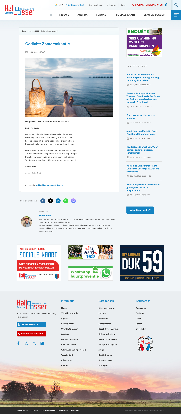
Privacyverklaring (49, 410)
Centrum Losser (68, 344)
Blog (44, 185)
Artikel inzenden (30, 324)
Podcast (102, 14)
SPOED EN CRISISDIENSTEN (149, 5)
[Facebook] (18, 343)
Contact (124, 5)
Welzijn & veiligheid (108, 344)
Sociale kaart (125, 14)
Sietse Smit (45, 215)
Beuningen (141, 308)
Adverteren (111, 5)
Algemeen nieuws (107, 308)
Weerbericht (67, 355)
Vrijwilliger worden (70, 313)
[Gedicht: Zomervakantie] (69, 87)
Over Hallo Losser (96, 5)
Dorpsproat (51, 185)
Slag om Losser (154, 14)
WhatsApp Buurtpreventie (73, 350)
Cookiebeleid (63, 410)
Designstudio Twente (157, 410)
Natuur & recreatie (108, 339)
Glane (138, 318)
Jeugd (101, 350)
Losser (139, 324)
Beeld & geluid (105, 355)
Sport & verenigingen (108, 329)
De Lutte (140, 313)
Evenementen (105, 324)
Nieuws (64, 14)
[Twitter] (34, 343)
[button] (176, 5)
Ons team (65, 334)
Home (52, 14)
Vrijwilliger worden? (140, 210)
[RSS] (42, 343)
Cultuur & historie (107, 334)
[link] (166, 5)
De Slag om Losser (70, 339)
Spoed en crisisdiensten (32, 334)
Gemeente (103, 318)
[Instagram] (26, 343)
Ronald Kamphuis (134, 410)
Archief (38, 185)
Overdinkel (141, 329)
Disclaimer (75, 410)
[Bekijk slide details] (144, 42)
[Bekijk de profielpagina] (26, 221)
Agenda (82, 14)
